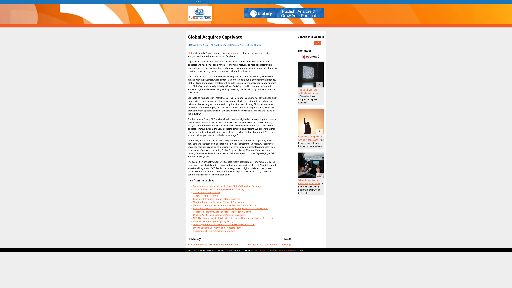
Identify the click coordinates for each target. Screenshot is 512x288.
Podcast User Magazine (261, 250)
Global (227, 44)
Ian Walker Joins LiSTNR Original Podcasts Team (217, 227)
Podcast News (238, 44)
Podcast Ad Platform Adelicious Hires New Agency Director (222, 211)
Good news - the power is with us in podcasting (310, 138)
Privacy (229, 250)
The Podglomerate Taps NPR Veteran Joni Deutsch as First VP (224, 224)
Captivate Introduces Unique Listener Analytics (216, 198)
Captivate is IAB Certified (205, 195)
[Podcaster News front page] (201, 20)
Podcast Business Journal (286, 250)
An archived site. (199, 2)
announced (236, 53)
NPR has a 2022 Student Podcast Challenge (269, 244)
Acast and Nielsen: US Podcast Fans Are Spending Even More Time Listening (231, 208)
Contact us (237, 250)
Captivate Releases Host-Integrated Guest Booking (218, 189)
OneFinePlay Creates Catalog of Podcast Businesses (219, 214)
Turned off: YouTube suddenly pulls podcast (309, 91)
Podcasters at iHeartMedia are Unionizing (214, 230)
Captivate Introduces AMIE (206, 192)
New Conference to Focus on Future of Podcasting (218, 202)
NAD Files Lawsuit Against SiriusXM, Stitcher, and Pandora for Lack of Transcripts (233, 218)
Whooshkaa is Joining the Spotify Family (213, 221)
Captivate (219, 44)
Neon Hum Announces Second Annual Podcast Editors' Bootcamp (226, 205)
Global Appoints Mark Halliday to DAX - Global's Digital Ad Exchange (227, 186)
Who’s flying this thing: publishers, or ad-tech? (309, 182)
